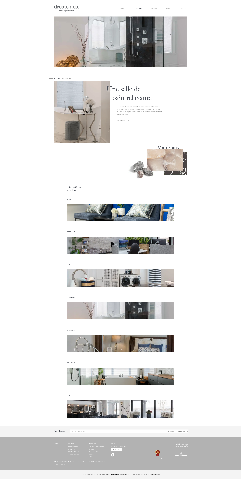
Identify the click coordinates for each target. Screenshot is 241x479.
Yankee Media (154, 474)
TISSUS (91, 456)
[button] (123, 120)
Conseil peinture (73, 449)
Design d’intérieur (73, 447)
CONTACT (114, 444)
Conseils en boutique (74, 451)
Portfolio (138, 8)
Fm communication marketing (118, 474)
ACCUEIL (55, 444)
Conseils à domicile (73, 454)
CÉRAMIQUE (92, 449)
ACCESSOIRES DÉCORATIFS (96, 447)
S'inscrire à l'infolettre (176, 431)
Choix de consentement (96, 461)
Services (169, 8)
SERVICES (71, 444)
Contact (184, 8)
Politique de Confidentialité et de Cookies (69, 461)
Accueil (123, 8)
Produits (154, 8)
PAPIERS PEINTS (93, 451)
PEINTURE (91, 454)
